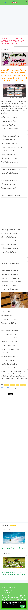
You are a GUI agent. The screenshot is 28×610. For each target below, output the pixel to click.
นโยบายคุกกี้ (12, 604)
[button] (26, 2)
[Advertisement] (14, 21)
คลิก (11, 590)
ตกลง (22, 606)
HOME (3, 2)
